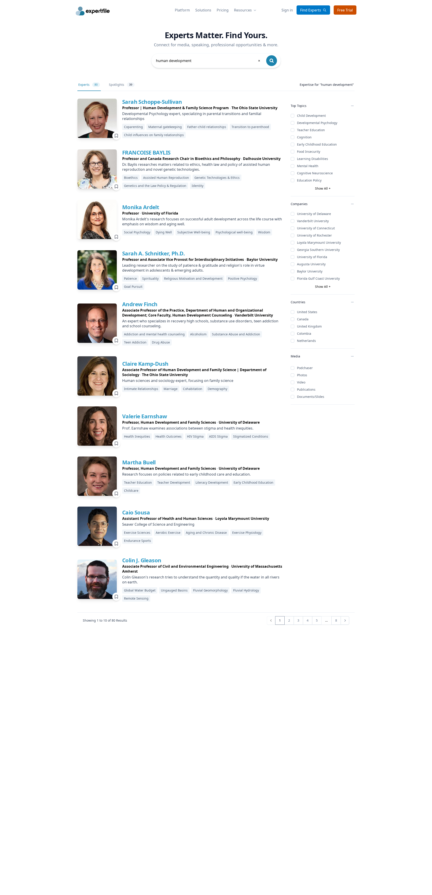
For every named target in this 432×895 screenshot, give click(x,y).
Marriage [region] (171, 389)
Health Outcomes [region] (168, 436)
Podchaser (305, 368)
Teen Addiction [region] (135, 342)
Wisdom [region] (264, 232)
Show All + (323, 188)
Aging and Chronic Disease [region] (206, 532)
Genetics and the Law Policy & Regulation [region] (155, 186)
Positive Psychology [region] (242, 278)
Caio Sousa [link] (136, 512)
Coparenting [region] (133, 127)
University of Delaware (314, 214)
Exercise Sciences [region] (137, 532)
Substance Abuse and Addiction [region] (236, 334)
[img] (97, 118)
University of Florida (312, 257)
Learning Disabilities (312, 159)
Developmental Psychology (317, 123)
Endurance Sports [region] (137, 540)
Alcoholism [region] (198, 334)
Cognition (304, 137)
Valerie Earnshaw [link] (144, 416)
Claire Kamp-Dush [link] (145, 363)
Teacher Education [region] (138, 482)
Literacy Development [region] (212, 482)
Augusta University (311, 264)
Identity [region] (197, 186)
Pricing (223, 10)
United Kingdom (309, 326)
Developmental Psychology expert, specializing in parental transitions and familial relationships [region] (191, 116)
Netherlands (306, 341)
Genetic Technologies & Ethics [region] (217, 177)
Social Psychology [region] (137, 232)
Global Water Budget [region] (139, 590)
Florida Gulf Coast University (318, 278)
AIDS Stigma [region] (218, 436)
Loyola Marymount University (319, 242)
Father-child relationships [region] (206, 127)
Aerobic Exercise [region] (168, 532)
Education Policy (309, 180)
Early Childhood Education (317, 144)
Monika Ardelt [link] (140, 207)
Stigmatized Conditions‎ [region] (250, 436)
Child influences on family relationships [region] (154, 135)
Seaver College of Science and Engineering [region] (158, 524)
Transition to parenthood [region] (250, 127)
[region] (203, 107)
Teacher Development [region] (173, 482)
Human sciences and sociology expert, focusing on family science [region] (177, 380)
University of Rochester (314, 235)
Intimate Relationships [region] (141, 389)
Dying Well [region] (164, 232)
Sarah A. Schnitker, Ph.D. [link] (153, 253)
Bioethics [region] (131, 177)
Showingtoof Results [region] (105, 620)
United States (307, 312)
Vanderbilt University (313, 221)
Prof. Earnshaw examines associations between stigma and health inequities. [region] (187, 428)
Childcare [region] (131, 490)
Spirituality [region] (150, 278)
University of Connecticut (316, 228)
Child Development (311, 115)
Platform (182, 10)
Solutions (203, 10)
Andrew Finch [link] (140, 304)
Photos (302, 375)
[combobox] (208, 60)
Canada (302, 319)
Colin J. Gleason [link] (141, 560)
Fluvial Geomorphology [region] (210, 590)
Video (301, 382)
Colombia (304, 333)
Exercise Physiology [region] (246, 532)
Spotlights (120, 84)
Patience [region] (130, 278)
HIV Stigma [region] (195, 436)
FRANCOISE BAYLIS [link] (146, 152)
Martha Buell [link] (139, 462)
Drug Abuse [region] (161, 342)
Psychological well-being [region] (234, 232)
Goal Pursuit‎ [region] (133, 286)
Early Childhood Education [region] (253, 482)
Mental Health (307, 166)
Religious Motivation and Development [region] (193, 278)
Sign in (287, 10)
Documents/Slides (310, 396)
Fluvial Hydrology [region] (246, 590)
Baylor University (309, 271)
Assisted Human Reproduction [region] (166, 177)
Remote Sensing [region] (136, 598)
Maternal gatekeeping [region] (165, 127)
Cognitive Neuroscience (315, 173)
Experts (88, 84)
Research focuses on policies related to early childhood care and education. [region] (186, 474)
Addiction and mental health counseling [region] (154, 334)
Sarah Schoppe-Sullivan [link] (152, 101)
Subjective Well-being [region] (193, 232)
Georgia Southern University (318, 250)
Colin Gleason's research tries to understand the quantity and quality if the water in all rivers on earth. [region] (200, 580)
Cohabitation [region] (192, 389)
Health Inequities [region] (137, 436)
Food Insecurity (308, 151)
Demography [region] (217, 389)
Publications (306, 389)
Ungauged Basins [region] (174, 590)
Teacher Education (311, 130)
